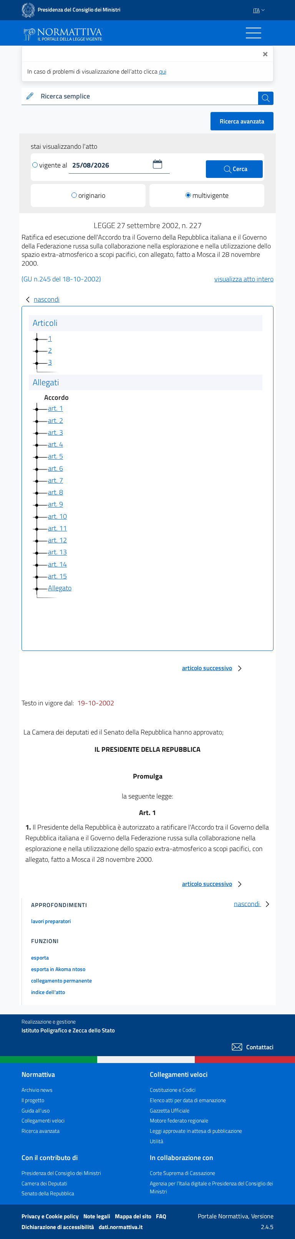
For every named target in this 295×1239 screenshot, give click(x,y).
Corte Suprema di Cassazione (182, 1173)
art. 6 (55, 468)
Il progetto (33, 1100)
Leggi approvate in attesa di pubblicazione (196, 1131)
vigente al (54, 165)
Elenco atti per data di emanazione (188, 1100)
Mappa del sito (133, 1216)
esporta (40, 957)
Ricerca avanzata (242, 121)
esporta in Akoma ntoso (58, 969)
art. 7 (55, 480)
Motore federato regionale (179, 1120)
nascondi (47, 299)
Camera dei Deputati (44, 1183)
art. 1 (55, 408)
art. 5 (55, 456)
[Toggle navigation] (253, 33)
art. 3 (55, 432)
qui (162, 71)
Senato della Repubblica (48, 1193)
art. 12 (57, 540)
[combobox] (148, 96)
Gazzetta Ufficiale (169, 1110)
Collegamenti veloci (43, 1120)
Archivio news (37, 1090)
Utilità (156, 1141)
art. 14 (57, 564)
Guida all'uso (36, 1110)
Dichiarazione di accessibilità (58, 1227)
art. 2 (55, 420)
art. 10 (57, 516)
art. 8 (55, 492)
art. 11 (57, 528)
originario (91, 195)
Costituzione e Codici (173, 1090)
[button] (157, 164)
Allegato (59, 588)
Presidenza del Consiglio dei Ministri (61, 1173)
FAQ (161, 1216)
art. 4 (55, 444)
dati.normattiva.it (121, 1227)
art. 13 (57, 552)
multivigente (210, 195)
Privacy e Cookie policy (51, 1216)
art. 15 (57, 576)
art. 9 (55, 504)
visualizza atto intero (243, 279)
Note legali (97, 1216)
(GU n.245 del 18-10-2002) (61, 279)
